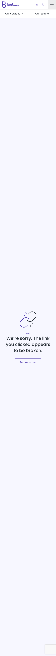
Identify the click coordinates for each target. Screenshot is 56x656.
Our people (42, 13)
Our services (13, 13)
